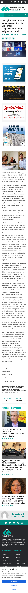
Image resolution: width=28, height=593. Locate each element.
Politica (23, 35)
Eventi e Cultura (20, 563)
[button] (2, 2)
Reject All (14, 589)
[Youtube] (18, 1)
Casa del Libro (7, 563)
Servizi (5, 560)
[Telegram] (21, 1)
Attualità (18, 554)
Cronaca (18, 557)
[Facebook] (11, 1)
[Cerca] (26, 15)
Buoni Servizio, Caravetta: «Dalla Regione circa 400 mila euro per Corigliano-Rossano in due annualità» (13, 499)
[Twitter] (14, 1)
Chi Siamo (6, 557)
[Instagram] (25, 1)
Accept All (14, 581)
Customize (14, 585)
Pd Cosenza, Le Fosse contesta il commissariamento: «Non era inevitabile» (13, 432)
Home (5, 554)
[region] (14, 580)
